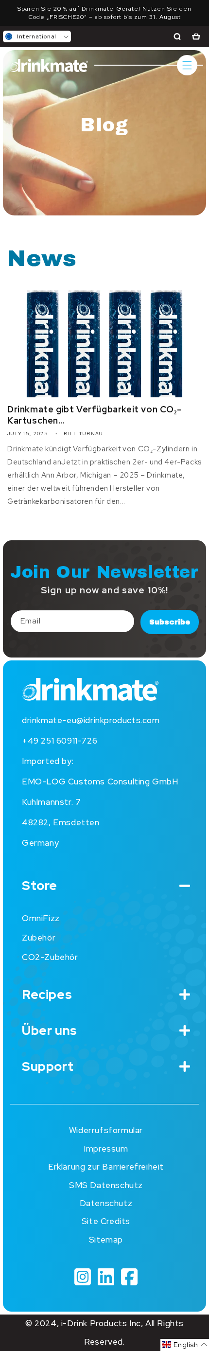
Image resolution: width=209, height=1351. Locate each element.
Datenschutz (106, 1203)
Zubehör (38, 937)
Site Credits (106, 1221)
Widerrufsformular (106, 1130)
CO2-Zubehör (50, 957)
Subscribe (169, 622)
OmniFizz (41, 918)
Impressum (106, 1148)
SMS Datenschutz (106, 1185)
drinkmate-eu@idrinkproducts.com (91, 720)
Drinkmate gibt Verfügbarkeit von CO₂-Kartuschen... (94, 415)
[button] (37, 36)
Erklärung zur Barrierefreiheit (106, 1166)
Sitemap (106, 1239)
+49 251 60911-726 (59, 740)
